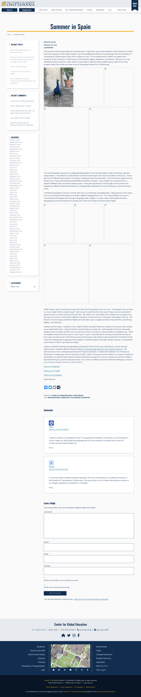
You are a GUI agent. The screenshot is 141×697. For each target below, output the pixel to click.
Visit (43, 670)
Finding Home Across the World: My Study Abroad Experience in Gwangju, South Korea (22, 59)
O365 (98, 650)
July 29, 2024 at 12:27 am (58, 469)
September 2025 (15, 142)
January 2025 (14, 147)
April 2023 (13, 172)
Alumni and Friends (36, 654)
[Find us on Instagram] (74, 636)
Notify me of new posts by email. (57, 587)
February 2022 (14, 201)
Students (41, 647)
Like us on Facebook (52, 366)
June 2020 (13, 224)
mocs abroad (76, 397)
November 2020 (15, 217)
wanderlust (85, 397)
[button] (126, 4)
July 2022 (13, 190)
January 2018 (14, 265)
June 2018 (13, 256)
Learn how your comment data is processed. (91, 599)
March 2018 (13, 261)
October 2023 (14, 160)
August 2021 (14, 208)
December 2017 (15, 268)
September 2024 (15, 149)
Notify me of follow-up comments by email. (61, 580)
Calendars (100, 662)
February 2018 (14, 263)
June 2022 (13, 192)
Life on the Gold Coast (18, 67)
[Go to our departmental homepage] (63, 636)
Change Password (104, 654)
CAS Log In (101, 670)
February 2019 (14, 245)
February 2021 (14, 215)
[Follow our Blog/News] (59, 670)
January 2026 (14, 140)
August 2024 (14, 151)
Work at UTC (102, 666)
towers (12, 111)
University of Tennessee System (73, 691)
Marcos (52, 467)
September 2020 (15, 220)
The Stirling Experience (25, 101)
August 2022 (14, 188)
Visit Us (9, 10)
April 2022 (13, 197)
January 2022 (14, 204)
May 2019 (13, 240)
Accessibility (79, 687)
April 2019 (13, 242)
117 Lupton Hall (38, 630)
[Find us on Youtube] (70, 670)
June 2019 (13, 238)
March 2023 (13, 174)
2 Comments (48, 47)
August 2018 (14, 252)
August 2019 (14, 233)
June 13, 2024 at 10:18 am (59, 429)
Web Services (90, 687)
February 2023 (14, 176)
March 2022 (13, 199)
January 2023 (14, 179)
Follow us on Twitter (52, 371)
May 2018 (13, 258)
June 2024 (13, 154)
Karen (12, 101)
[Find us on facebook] (79, 636)
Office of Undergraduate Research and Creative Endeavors (100, 349)
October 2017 (14, 270)
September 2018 (15, 249)
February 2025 (14, 144)
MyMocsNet (101, 647)
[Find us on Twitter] (69, 636)
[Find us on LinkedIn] (65, 670)
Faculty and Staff (37, 650)
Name (47, 542)
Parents (41, 658)
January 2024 (14, 158)
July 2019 (13, 236)
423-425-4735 (85, 630)
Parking (41, 662)
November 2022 (15, 181)
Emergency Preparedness (33, 666)
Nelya (51, 427)
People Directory (103, 658)
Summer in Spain (24, 106)
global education (54, 397)
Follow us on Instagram (53, 375)
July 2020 (13, 222)
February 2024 (15, 156)
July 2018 (13, 254)
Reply (51, 448)
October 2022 (14, 183)
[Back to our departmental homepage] (54, 670)
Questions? (48, 680)
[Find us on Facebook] (87, 670)
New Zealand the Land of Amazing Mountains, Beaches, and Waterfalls (23, 81)
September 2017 (15, 272)
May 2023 (13, 170)
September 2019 (15, 231)
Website (47, 566)
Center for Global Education (62, 395)
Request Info (26, 10)
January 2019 (14, 247)
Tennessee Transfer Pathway (105, 691)
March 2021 (13, 213)
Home (9, 34)
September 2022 (15, 185)
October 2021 (14, 206)
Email (46, 554)
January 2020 (14, 229)
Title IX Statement (51, 687)
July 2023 (13, 167)
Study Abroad (78, 395)
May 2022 (13, 195)
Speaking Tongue (16, 123)
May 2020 (13, 226)
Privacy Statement (66, 687)
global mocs (65, 397)
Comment (48, 512)
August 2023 (14, 165)
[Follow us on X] (76, 670)
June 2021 (13, 211)
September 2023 (15, 163)
